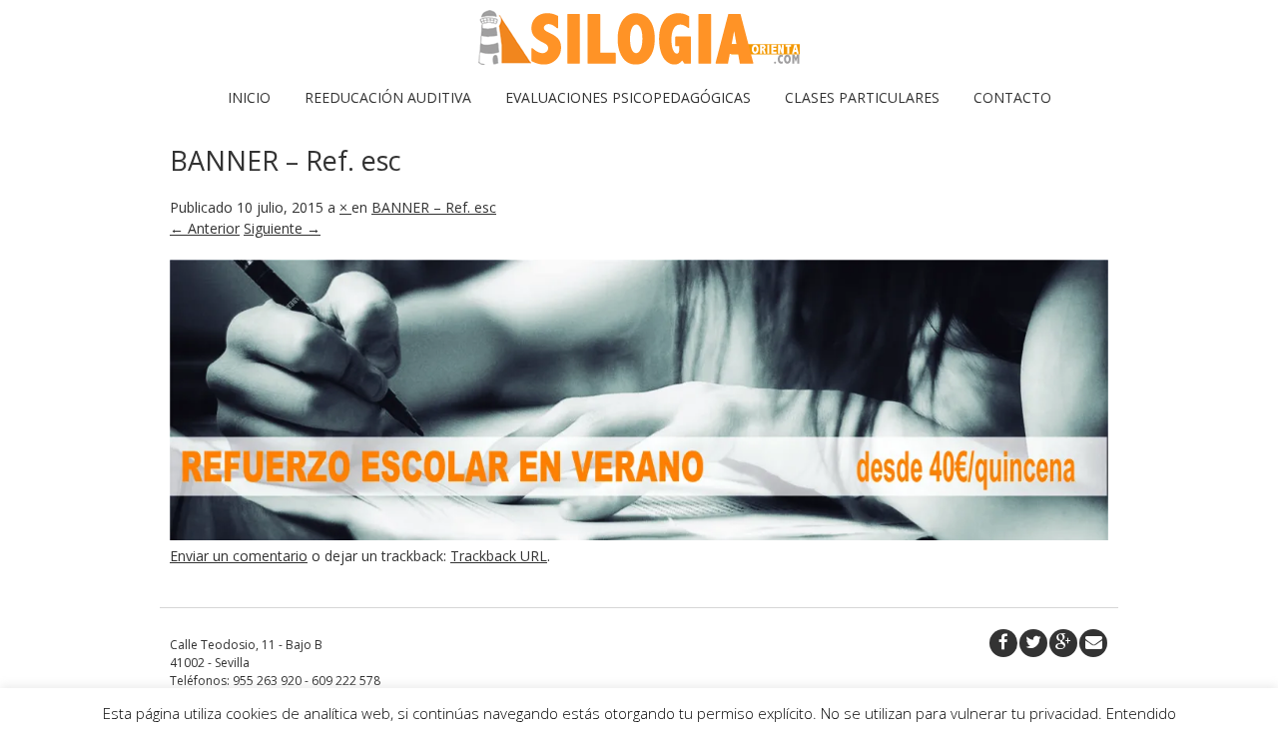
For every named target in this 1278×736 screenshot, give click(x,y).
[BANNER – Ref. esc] (639, 534)
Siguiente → (282, 228)
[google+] (1063, 643)
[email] (1093, 643)
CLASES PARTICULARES (862, 97)
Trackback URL (498, 555)
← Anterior (205, 228)
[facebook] (1003, 643)
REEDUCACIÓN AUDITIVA (388, 97)
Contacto (1012, 97)
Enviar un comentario (239, 555)
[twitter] (1033, 643)
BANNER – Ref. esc (433, 207)
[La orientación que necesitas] (639, 59)
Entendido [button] (1141, 713)
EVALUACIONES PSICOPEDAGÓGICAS (628, 97)
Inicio (249, 97)
